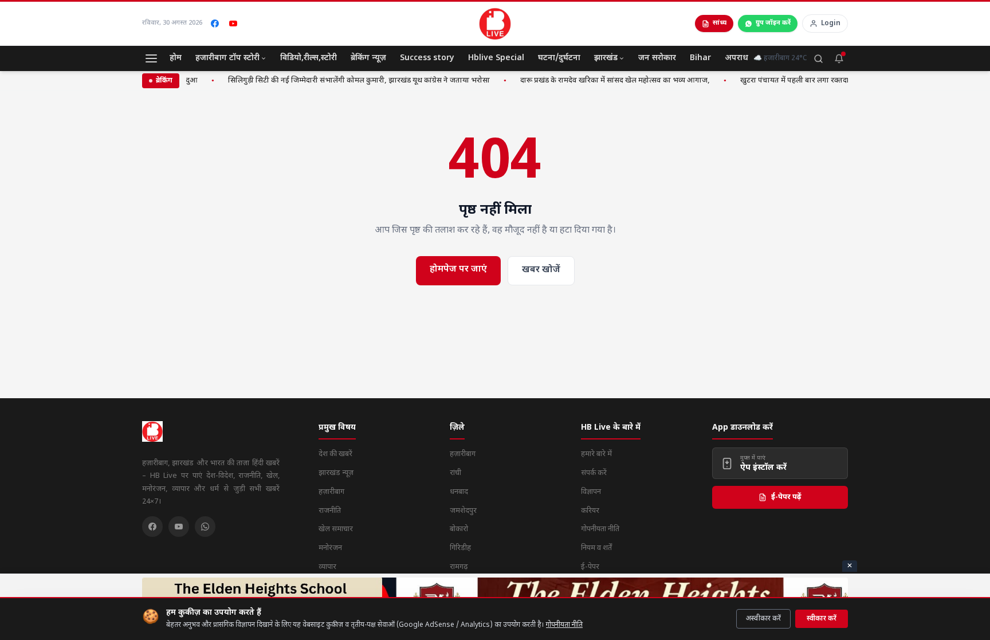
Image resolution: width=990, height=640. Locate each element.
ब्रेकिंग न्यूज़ (368, 58)
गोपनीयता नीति (564, 625)
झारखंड (606, 58)
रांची (455, 473)
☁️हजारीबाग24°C (780, 58)
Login (830, 23)
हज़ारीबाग (331, 492)
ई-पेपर (590, 567)
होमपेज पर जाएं (458, 270)
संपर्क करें (594, 473)
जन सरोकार (657, 58)
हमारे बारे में (596, 454)
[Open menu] (151, 58)
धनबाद (459, 492)
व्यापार (327, 567)
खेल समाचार (336, 529)
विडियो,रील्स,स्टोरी (308, 58)
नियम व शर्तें (596, 548)
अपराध (736, 58)
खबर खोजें (541, 270)
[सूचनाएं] (839, 58)
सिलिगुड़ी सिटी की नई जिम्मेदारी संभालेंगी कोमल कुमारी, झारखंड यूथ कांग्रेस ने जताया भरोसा (350, 80)
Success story (427, 58)
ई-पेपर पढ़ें (786, 497)
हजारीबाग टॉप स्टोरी (227, 58)
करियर (590, 511)
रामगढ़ (458, 567)
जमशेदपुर (463, 511)
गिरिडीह (460, 548)
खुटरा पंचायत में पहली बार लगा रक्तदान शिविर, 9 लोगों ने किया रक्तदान (834, 80)
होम (176, 58)
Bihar (700, 58)
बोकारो (459, 529)
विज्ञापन (591, 492)
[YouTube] (233, 23)
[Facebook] (215, 23)
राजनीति (330, 511)
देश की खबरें (335, 454)
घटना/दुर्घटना (559, 58)
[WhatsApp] (205, 526)
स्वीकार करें (821, 618)
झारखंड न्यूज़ (336, 473)
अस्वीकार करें (763, 618)
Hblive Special (496, 58)
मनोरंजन (330, 548)
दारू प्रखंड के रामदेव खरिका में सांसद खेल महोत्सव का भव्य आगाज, (606, 80)
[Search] (818, 58)
